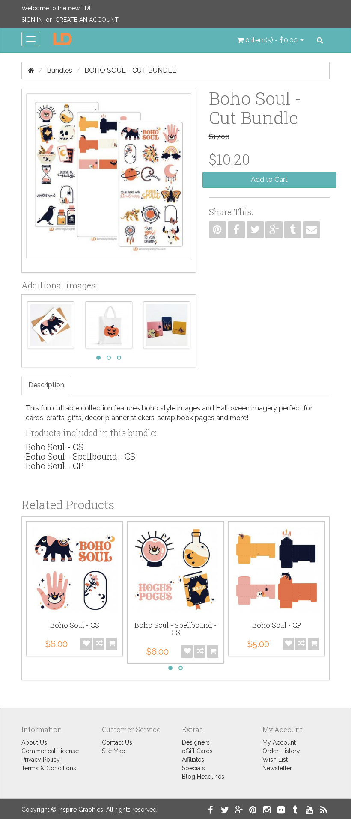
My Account (279, 742)
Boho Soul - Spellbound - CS (80, 456)
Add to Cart (269, 179)
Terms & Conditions (48, 768)
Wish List (275, 759)
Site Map (113, 751)
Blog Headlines (203, 776)
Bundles (59, 70)
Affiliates (193, 759)
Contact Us (117, 742)
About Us (34, 742)
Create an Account (87, 19)
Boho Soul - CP (54, 465)
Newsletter (277, 768)
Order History (281, 751)
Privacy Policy (40, 759)
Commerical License (50, 751)
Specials (193, 768)
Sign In (31, 19)
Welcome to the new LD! (55, 8)
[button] (270, 40)
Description (46, 385)
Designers (196, 742)
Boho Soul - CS (54, 446)
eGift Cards (197, 751)
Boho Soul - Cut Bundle (130, 70)
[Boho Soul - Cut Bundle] (108, 181)
